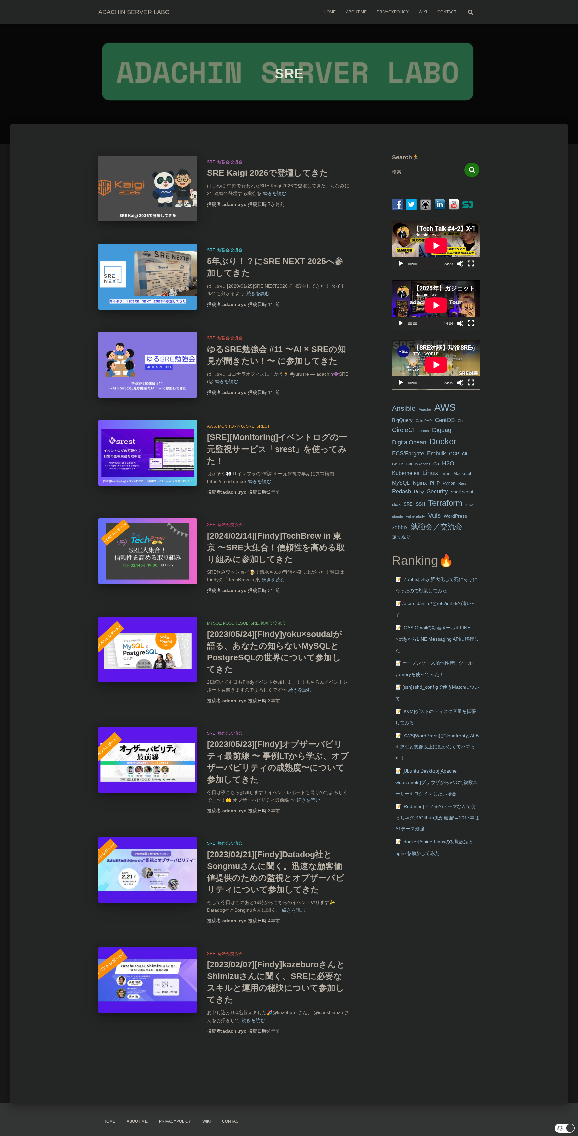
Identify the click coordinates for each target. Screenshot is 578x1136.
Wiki (423, 12)
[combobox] (424, 172)
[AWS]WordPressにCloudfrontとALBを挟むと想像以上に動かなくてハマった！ (437, 747)
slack (396, 504)
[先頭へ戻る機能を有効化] (564, 1122)
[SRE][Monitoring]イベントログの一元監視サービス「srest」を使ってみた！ (277, 448)
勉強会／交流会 (436, 526)
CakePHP (424, 421)
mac (445, 473)
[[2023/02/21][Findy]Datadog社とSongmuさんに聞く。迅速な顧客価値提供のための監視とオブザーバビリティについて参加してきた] (147, 870)
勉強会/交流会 (230, 162)
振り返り (401, 536)
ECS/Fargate (408, 453)
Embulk (436, 453)
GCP (454, 453)
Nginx (420, 483)
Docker (442, 441)
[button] (565, 1128)
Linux (430, 472)
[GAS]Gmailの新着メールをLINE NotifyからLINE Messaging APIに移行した (437, 639)
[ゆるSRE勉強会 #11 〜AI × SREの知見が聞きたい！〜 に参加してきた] (147, 365)
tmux (469, 504)
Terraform (445, 502)
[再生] (400, 263)
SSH (420, 504)
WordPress (455, 516)
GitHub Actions (418, 464)
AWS (211, 426)
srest (263, 426)
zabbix (400, 527)
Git (464, 454)
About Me (356, 12)
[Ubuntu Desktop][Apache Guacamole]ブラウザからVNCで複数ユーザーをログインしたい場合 (436, 782)
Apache (425, 409)
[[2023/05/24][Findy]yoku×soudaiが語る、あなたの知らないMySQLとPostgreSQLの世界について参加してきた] (147, 650)
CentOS (445, 420)
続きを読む (274, 193)
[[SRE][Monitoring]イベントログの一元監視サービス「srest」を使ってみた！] (147, 453)
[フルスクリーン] (471, 263)
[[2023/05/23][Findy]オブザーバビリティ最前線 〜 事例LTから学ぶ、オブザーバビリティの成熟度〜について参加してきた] (147, 760)
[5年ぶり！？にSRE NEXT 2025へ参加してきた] (147, 277)
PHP (435, 483)
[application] (436, 245)
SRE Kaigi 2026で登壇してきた (267, 172)
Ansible (404, 408)
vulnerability (415, 516)
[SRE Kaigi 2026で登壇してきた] (147, 189)
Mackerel (462, 473)
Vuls (434, 515)
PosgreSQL (235, 623)
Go (436, 464)
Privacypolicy (393, 12)
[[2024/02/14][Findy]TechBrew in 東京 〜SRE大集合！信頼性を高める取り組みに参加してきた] (147, 551)
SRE (211, 162)
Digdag (441, 430)
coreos (423, 431)
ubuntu (397, 516)
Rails (462, 483)
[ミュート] (460, 263)
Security (437, 491)
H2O (448, 463)
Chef (461, 421)
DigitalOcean (409, 442)
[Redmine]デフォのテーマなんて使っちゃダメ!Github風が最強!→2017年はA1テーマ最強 (437, 817)
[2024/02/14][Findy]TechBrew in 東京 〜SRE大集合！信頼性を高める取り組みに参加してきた (276, 547)
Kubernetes (405, 473)
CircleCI (403, 429)
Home (330, 12)
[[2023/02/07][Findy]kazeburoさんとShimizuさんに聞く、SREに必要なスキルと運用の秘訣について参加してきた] (147, 980)
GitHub (397, 464)
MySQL (214, 623)
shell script (462, 491)
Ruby (419, 491)
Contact (446, 12)
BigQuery (402, 420)
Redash (401, 491)
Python (449, 483)
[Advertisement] (436, 969)
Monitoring (231, 426)
